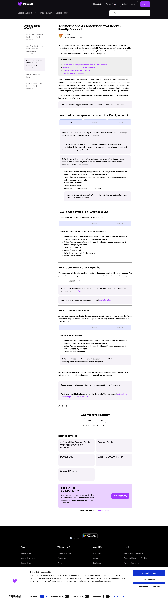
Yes (89, 420)
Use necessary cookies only (149, 586)
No (101, 420)
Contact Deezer (69, 471)
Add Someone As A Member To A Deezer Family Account (34, 64)
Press (59, 563)
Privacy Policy (77, 291)
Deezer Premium (27, 558)
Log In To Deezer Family (33, 75)
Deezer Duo (66, 457)
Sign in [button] (145, 4)
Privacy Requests (131, 563)
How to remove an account (73, 73)
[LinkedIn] (66, 406)
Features (97, 563)
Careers (96, 558)
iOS (71, 122)
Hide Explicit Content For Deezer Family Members (34, 37)
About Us (97, 553)
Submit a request (104, 510)
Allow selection (149, 580)
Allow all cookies (149, 573)
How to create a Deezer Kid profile (76, 70)
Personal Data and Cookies (136, 558)
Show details (119, 596)
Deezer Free (25, 553)
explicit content (105, 300)
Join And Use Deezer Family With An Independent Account (34, 50)
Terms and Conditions (133, 553)
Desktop (119, 122)
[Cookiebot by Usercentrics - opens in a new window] (15, 596)
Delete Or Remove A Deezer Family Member (34, 86)
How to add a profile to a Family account (79, 67)
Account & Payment (43, 13)
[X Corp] (63, 406)
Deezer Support (25, 13)
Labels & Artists (64, 553)
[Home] (25, 4)
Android (95, 122)
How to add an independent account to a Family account (85, 65)
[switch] (65, 596)
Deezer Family (62, 13)
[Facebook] (59, 406)
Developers (62, 558)
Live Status (98, 4)
